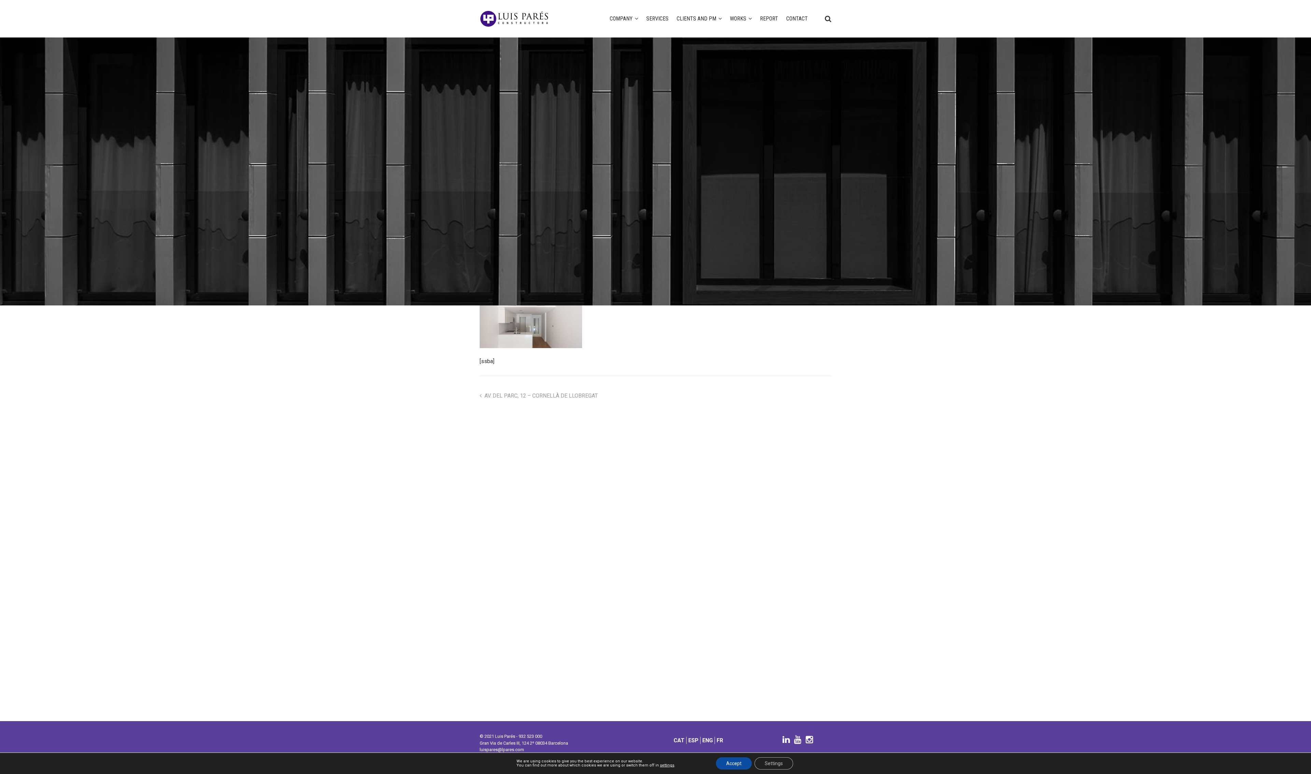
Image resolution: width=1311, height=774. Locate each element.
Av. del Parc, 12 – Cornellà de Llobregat (541, 395)
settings (667, 765)
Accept (734, 763)
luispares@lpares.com (502, 749)
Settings (774, 763)
